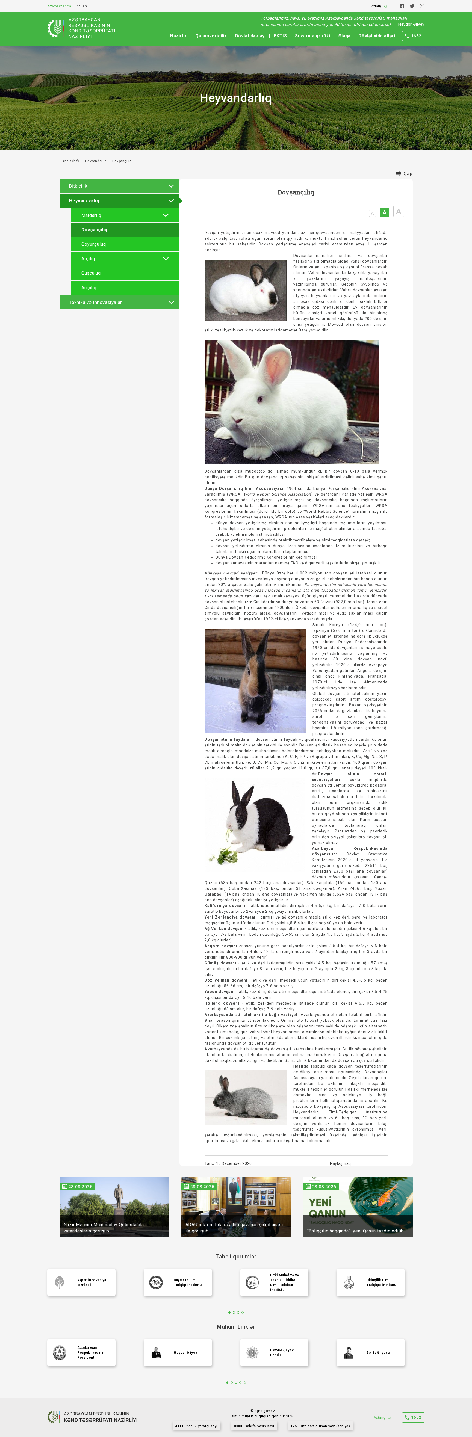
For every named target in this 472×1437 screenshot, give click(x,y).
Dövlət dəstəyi (250, 35)
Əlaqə (344, 35)
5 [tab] (245, 1382)
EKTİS (280, 35)
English (81, 6)
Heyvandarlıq (96, 161)
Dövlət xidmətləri (376, 35)
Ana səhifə (71, 161)
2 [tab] (234, 1312)
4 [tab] (242, 1312)
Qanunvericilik (211, 35)
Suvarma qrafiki (312, 35)
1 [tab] (229, 1312)
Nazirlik (178, 35)
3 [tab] (238, 1312)
